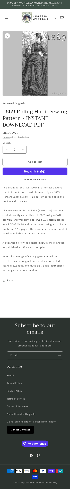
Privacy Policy (14, 391)
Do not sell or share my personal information (31, 421)
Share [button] (9, 280)
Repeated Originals (29, 483)
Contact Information (18, 406)
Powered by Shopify (48, 483)
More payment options (35, 179)
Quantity (7, 143)
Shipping (6, 137)
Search (11, 375)
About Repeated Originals (21, 414)
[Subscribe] (59, 355)
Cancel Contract (20, 429)
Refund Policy (14, 383)
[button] (7, 17)
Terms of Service (16, 398)
